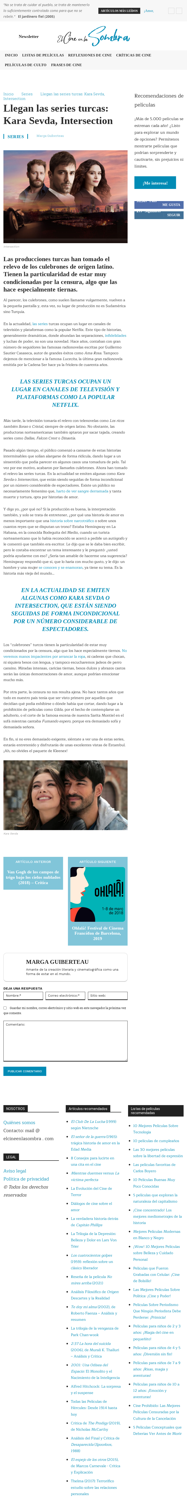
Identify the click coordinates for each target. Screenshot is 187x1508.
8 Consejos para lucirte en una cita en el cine (92, 1161)
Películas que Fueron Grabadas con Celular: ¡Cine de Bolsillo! (156, 1274)
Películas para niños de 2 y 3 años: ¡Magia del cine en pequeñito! (157, 1332)
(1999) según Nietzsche (93, 1125)
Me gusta (171, 205)
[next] (179, 11)
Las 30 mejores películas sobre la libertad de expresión (158, 1153)
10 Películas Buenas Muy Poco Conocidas (154, 1183)
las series (40, 324)
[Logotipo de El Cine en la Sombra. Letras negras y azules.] (93, 36)
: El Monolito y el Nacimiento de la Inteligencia (95, 1371)
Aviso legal (14, 1171)
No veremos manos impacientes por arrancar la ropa (65, 654)
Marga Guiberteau (50, 136)
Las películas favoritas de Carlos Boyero (154, 1168)
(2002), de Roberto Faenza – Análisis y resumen (94, 1313)
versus (95, 1176)
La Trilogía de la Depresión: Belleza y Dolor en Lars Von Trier (94, 1240)
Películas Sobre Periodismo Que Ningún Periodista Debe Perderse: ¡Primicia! (157, 1311)
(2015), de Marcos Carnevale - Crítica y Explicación (95, 1466)
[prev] (171, 11)
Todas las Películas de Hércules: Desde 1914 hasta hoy (94, 1408)
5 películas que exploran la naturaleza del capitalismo (155, 1198)
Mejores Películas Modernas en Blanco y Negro (156, 1235)
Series (27, 93)
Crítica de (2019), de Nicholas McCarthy (96, 1426)
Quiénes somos (19, 1123)
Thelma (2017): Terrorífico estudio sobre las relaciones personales (94, 1487)
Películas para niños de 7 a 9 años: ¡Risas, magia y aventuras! (156, 1369)
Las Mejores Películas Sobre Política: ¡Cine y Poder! (156, 1293)
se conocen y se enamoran (61, 568)
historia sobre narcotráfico (72, 521)
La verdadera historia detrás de (94, 1222)
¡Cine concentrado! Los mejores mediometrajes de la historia (157, 1216)
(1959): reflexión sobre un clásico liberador (92, 1261)
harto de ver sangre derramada (82, 491)
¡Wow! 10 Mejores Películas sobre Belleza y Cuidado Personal (156, 1253)
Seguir (173, 215)
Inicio (8, 93)
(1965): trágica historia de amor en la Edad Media (95, 1143)
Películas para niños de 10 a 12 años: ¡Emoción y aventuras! (156, 1390)
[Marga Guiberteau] (16, 967)
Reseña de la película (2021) (91, 1280)
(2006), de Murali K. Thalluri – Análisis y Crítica (95, 1350)
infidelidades (115, 336)
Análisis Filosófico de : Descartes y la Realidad (95, 1295)
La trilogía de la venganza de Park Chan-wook (95, 1331)
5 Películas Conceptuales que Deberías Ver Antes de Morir (157, 1430)
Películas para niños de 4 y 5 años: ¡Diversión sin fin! (156, 1351)
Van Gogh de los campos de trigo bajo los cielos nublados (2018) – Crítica (33, 877)
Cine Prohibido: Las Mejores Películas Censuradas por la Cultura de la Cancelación (156, 1412)
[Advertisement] (159, 255)
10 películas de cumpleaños (156, 1141)
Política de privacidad (26, 1179)
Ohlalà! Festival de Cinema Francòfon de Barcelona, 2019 (97, 933)
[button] (179, 36)
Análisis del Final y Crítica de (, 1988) (95, 1444)
